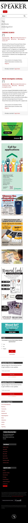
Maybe (4, 348)
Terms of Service (15, 496)
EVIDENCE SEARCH (8, 32)
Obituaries (3, 420)
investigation (22, 39)
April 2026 (5, 456)
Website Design (6, 481)
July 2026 (5, 449)
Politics (3, 422)
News (2, 417)
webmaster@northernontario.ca (19, 37)
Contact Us (5, 483)
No (3, 346)
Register (7, 63)
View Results (12, 354)
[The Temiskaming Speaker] (14, 5)
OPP (7, 40)
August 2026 (5, 447)
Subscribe (5, 486)
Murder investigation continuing (12, 79)
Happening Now (4, 415)
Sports (2, 424)
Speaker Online (6, 472)
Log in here (17, 68)
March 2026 (5, 458)
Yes (4, 344)
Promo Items (5, 479)
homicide (22, 85)
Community (3, 409)
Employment (4, 413)
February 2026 (6, 460)
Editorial (3, 411)
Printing (4, 477)
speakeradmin (6, 37)
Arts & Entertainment (5, 404)
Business (3, 406)
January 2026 (5, 462)
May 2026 (5, 453)
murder (3, 40)
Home (4, 470)
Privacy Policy (20, 496)
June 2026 (5, 451)
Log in (5, 11)
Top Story (14, 39)
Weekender (5, 475)
